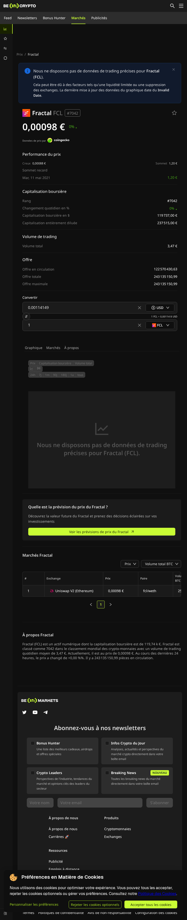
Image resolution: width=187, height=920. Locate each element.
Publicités (99, 18)
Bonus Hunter (54, 18)
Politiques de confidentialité (61, 912)
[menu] (6, 43)
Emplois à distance (64, 869)
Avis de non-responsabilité (109, 912)
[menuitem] (6, 29)
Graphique (33, 347)
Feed (8, 18)
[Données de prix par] (58, 140)
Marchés (78, 18)
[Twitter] (24, 712)
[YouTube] (35, 712)
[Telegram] (46, 712)
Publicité (56, 861)
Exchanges (113, 836)
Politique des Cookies (157, 893)
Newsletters (27, 18)
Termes (28, 912)
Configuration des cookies (156, 912)
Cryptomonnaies (117, 828)
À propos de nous (63, 828)
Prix (20, 54)
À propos (71, 347)
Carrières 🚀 (59, 836)
